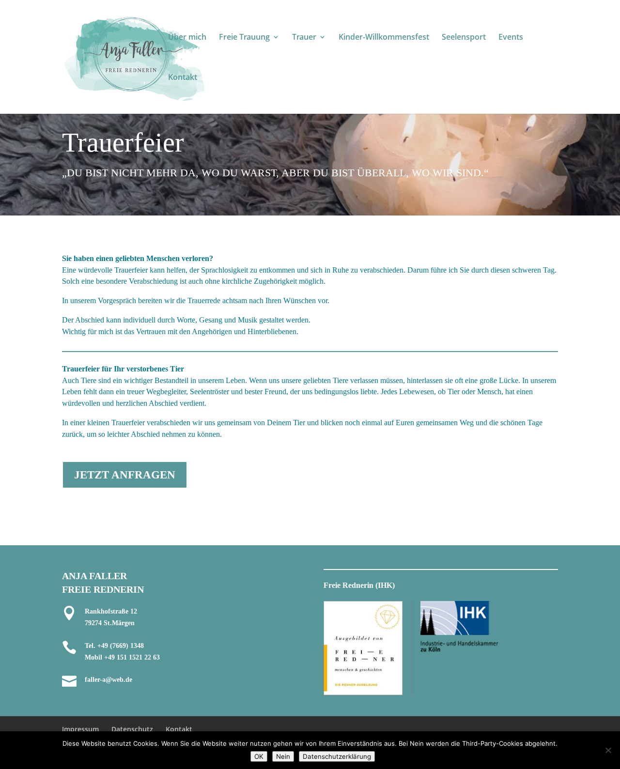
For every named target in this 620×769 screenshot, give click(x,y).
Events (510, 37)
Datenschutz (132, 729)
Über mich (187, 37)
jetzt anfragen (124, 475)
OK (259, 756)
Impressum (80, 729)
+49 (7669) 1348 (120, 645)
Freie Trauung (244, 37)
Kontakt (182, 78)
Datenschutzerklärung (337, 756)
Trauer (304, 37)
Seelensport (464, 37)
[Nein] (608, 750)
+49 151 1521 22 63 (132, 657)
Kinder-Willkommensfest (384, 37)
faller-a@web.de (108, 679)
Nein (283, 756)
